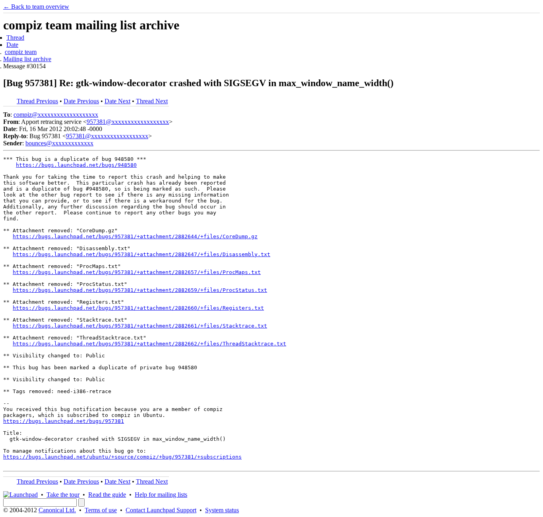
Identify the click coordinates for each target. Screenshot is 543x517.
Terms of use (101, 510)
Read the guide (107, 494)
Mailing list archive (27, 59)
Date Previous (81, 101)
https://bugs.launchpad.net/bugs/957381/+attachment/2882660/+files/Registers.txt (138, 308)
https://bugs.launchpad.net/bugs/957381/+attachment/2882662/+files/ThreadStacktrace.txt (149, 344)
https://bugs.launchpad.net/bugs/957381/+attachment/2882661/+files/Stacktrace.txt (140, 326)
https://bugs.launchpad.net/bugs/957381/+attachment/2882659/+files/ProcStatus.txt (140, 290)
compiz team (21, 51)
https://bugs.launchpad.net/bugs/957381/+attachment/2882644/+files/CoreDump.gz (135, 236)
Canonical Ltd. (57, 510)
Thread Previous (37, 101)
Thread (15, 37)
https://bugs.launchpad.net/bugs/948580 (76, 165)
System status (222, 510)
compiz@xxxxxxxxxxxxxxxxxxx (56, 114)
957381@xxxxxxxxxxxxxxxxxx (128, 121)
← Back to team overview (36, 6)
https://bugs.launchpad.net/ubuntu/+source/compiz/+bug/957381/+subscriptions (122, 457)
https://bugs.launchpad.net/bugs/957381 (63, 421)
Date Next (117, 101)
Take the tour (63, 494)
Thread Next (152, 101)
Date (12, 44)
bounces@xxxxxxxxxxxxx (59, 143)
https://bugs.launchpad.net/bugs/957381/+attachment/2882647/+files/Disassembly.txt (141, 254)
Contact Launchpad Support (161, 510)
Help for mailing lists (161, 494)
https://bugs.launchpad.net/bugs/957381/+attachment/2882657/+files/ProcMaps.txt (137, 272)
